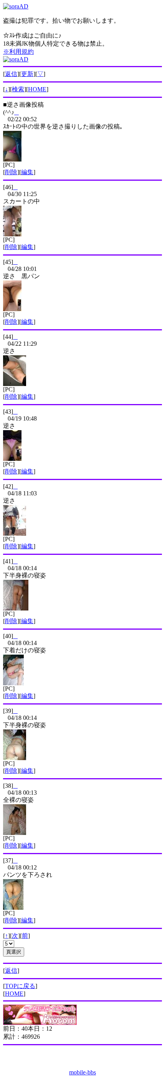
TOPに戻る (20, 986)
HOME (37, 89)
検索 (18, 89)
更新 (27, 74)
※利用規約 (18, 51)
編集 (27, 172)
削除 (11, 172)
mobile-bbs (82, 1072)
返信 (11, 74)
